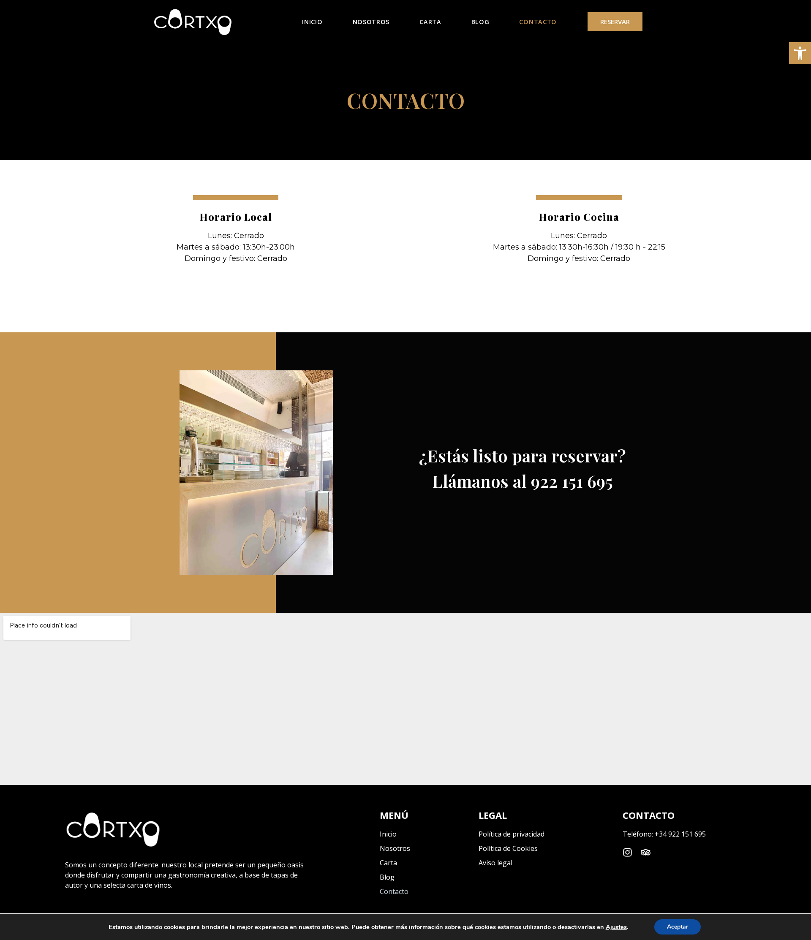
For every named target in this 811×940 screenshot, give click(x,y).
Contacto (538, 22)
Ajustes (616, 927)
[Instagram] (627, 852)
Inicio (312, 22)
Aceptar (677, 927)
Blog (480, 22)
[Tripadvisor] (645, 852)
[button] (800, 53)
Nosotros (371, 22)
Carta (430, 22)
